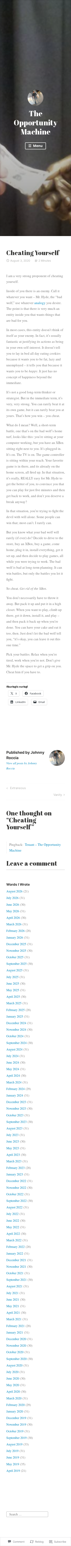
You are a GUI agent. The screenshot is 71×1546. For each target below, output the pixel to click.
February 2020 (15, 1405)
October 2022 (14, 1194)
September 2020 (16, 1359)
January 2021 (14, 1332)
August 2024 (14, 1049)
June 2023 (12, 1141)
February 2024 (15, 1089)
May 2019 (12, 1464)
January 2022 (14, 1253)
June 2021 (12, 1299)
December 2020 (16, 1339)
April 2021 (13, 1312)
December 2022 (16, 1181)
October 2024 (14, 1036)
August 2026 (14, 891)
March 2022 (13, 1240)
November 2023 (16, 1108)
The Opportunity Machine (35, 122)
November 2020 (16, 1345)
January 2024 (14, 1095)
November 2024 (16, 1029)
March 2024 (13, 1082)
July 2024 (12, 1056)
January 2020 (14, 1411)
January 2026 (14, 937)
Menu (37, 146)
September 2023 (16, 1122)
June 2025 (12, 983)
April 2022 (13, 1233)
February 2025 (15, 1010)
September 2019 (16, 1438)
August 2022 (14, 1207)
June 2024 (12, 1062)
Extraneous (16, 788)
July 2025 (12, 977)
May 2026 (12, 911)
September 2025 (16, 963)
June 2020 (12, 1378)
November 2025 (16, 950)
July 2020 (12, 1372)
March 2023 (13, 1161)
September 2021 (16, 1279)
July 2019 (12, 1451)
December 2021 (16, 1260)
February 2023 (15, 1168)
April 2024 (13, 1075)
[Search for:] (27, 1513)
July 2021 (12, 1293)
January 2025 (14, 1016)
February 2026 (15, 931)
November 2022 (16, 1187)
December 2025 (16, 944)
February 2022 (15, 1246)
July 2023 (12, 1135)
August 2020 (14, 1365)
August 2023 (14, 1128)
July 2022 (12, 1214)
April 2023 (13, 1154)
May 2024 (12, 1069)
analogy (40, 303)
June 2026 (12, 904)
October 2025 (14, 957)
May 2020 (12, 1385)
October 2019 (14, 1431)
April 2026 (13, 917)
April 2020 (13, 1391)
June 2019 (12, 1457)
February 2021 (15, 1326)
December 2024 (16, 1023)
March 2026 (13, 924)
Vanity (57, 795)
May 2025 (12, 990)
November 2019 (16, 1424)
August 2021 (14, 1286)
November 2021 (16, 1266)
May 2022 (12, 1227)
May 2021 (12, 1306)
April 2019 (13, 1470)
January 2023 (14, 1174)
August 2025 (14, 970)
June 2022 (12, 1220)
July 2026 (12, 898)
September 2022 (16, 1200)
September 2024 (16, 1043)
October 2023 (14, 1115)
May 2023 (12, 1148)
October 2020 (14, 1352)
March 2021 (13, 1319)
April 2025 (13, 996)
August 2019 (14, 1444)
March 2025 (13, 1003)
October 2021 (14, 1273)
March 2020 (13, 1398)
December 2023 (16, 1102)
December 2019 (16, 1418)
